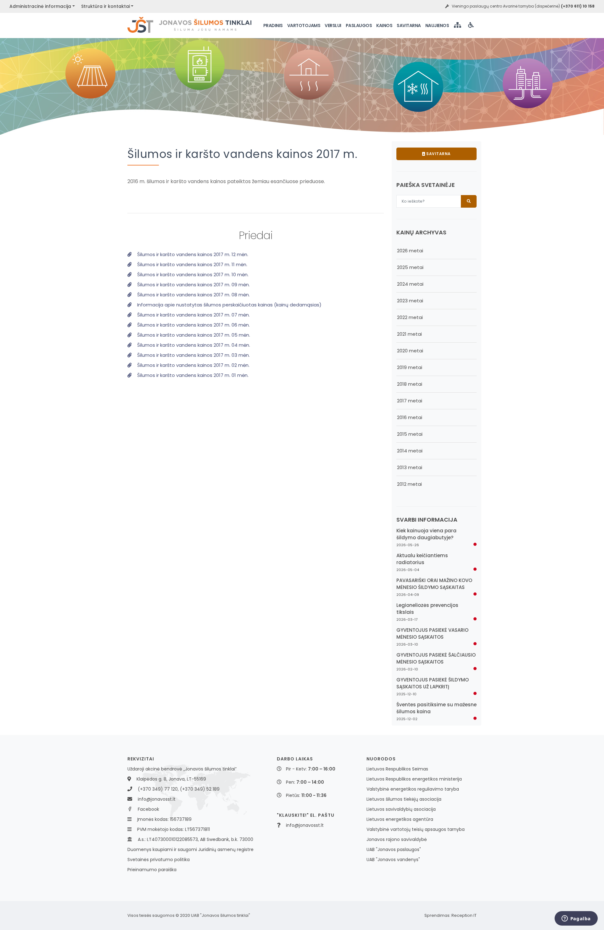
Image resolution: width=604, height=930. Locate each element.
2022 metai (410, 317)
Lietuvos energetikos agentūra (399, 819)
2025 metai (410, 267)
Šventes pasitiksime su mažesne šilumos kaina (436, 708)
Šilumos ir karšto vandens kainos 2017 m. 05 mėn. (193, 335)
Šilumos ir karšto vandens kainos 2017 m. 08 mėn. (193, 294)
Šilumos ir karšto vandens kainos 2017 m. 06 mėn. (193, 325)
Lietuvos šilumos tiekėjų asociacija (403, 799)
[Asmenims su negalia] (471, 25)
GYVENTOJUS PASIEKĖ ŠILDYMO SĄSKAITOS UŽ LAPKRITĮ (432, 683)
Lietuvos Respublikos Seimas (397, 769)
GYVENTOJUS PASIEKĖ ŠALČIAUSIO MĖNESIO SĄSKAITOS (436, 658)
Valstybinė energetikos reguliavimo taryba (412, 789)
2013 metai (409, 467)
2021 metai (409, 334)
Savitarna (409, 25)
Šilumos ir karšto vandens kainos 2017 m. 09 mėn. (193, 284)
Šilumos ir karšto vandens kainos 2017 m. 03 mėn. (193, 355)
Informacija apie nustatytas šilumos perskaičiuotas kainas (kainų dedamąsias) (229, 304)
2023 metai (410, 300)
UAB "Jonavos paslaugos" (393, 849)
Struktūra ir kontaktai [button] (105, 6)
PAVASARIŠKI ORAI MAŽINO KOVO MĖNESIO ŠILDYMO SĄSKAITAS (434, 584)
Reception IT (464, 915)
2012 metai (409, 484)
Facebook (148, 809)
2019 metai (409, 367)
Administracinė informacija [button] (40, 6)
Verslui (333, 25)
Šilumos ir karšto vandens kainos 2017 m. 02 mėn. (192, 365)
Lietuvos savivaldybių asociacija (401, 809)
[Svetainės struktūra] (458, 25)
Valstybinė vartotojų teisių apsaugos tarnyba (415, 829)
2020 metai (410, 350)
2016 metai (409, 417)
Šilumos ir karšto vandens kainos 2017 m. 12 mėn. (192, 254)
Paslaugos (359, 25)
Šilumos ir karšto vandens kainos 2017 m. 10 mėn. (192, 274)
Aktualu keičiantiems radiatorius (422, 559)
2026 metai (410, 250)
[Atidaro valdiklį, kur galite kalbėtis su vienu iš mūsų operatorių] (576, 919)
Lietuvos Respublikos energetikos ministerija (414, 779)
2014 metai (409, 450)
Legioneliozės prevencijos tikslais (427, 608)
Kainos (384, 25)
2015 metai (409, 434)
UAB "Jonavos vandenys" (393, 859)
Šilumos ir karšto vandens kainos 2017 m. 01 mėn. (192, 375)
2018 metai (409, 384)
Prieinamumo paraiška (151, 869)
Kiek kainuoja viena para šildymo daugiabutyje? (426, 534)
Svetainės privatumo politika (158, 859)
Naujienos (437, 25)
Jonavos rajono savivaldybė (396, 839)
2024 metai (410, 284)
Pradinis (273, 25)
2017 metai (409, 400)
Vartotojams (304, 25)
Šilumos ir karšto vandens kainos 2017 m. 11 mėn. (191, 264)
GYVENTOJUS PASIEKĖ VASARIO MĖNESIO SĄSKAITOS (432, 633)
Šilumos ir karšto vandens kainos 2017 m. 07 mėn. (193, 314)
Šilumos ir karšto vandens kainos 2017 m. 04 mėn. (193, 345)
